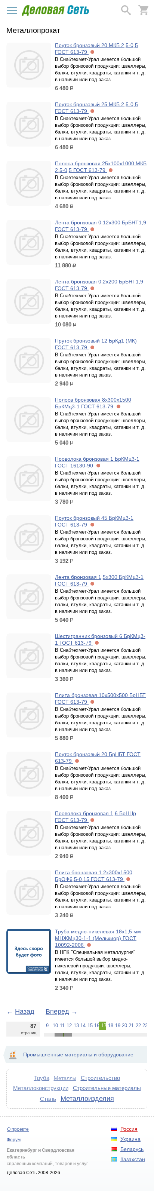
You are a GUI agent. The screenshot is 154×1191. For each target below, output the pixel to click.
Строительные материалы (107, 1088)
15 (89, 1025)
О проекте (18, 1129)
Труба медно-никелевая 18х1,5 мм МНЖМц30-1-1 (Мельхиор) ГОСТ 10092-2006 (98, 938)
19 (117, 1025)
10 (55, 1025)
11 (62, 1025)
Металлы (65, 1078)
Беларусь (132, 1149)
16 (96, 1025)
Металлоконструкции (40, 1088)
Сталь (48, 1099)
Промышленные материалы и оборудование (78, 1055)
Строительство (100, 1078)
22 (138, 1025)
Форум (14, 1139)
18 (110, 1025)
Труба (41, 1078)
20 (124, 1025)
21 (131, 1025)
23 (144, 1025)
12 (69, 1025)
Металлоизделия (87, 1098)
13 (76, 1025)
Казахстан (132, 1159)
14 (82, 1025)
